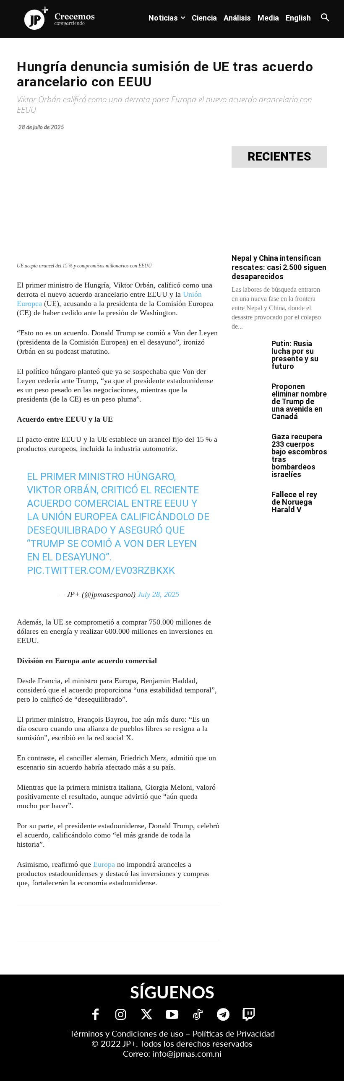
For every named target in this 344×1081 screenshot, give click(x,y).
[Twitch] (249, 1015)
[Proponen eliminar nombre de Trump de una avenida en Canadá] (248, 394)
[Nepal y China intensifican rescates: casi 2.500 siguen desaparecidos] (279, 213)
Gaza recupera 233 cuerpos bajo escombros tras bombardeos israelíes (299, 455)
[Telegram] (125, 922)
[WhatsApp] (144, 922)
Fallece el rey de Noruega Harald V (294, 502)
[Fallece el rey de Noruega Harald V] (248, 502)
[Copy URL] (202, 922)
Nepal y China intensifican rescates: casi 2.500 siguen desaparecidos (279, 267)
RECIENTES (279, 157)
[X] (105, 922)
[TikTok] (197, 1015)
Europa (104, 864)
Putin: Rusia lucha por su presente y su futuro (294, 355)
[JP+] (60, 18)
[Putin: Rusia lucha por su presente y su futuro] (248, 351)
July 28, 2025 (158, 594)
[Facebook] (86, 922)
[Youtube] (172, 1015)
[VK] (163, 922)
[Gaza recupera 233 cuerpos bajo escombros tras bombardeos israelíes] (248, 444)
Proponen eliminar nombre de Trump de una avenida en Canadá (299, 401)
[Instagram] (121, 1015)
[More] (222, 922)
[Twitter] (146, 1015)
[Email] (183, 922)
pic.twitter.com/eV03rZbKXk (101, 570)
